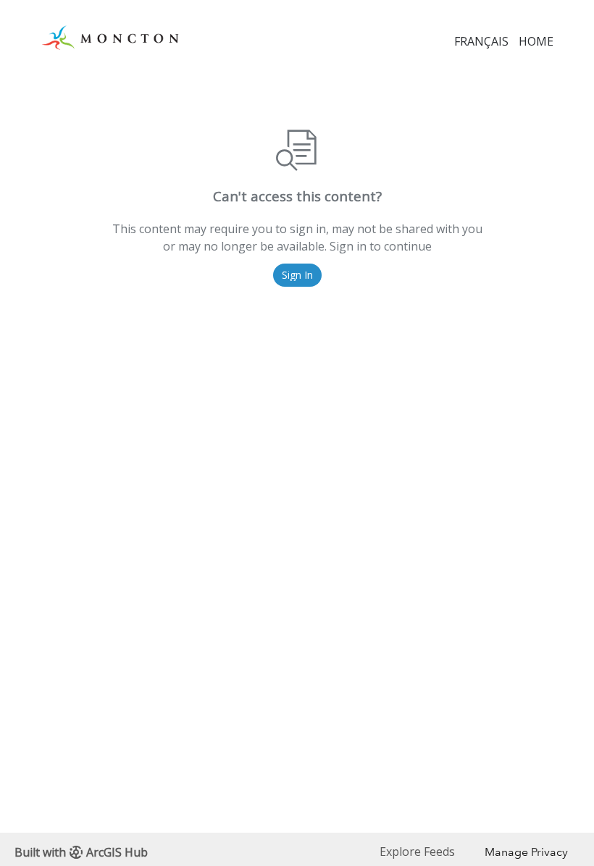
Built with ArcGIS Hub (81, 852)
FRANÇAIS (481, 41)
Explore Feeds (417, 851)
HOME (536, 41)
